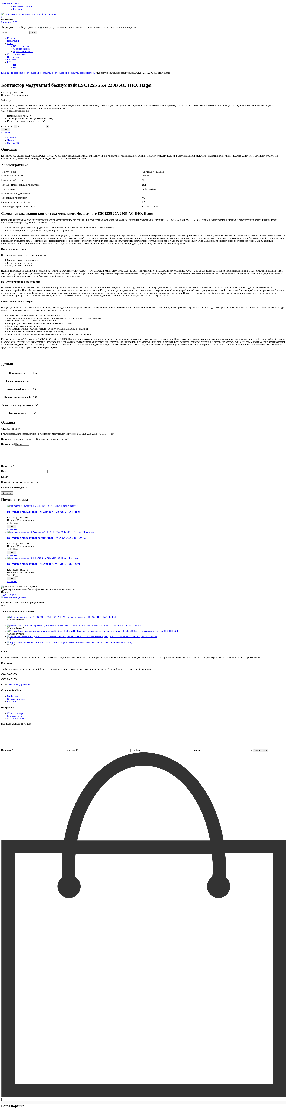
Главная (11, 38)
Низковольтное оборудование (26, 72)
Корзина (17, 9)
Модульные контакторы (83, 72)
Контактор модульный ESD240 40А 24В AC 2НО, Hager (43, 563)
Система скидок (21, 49)
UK (15, 67)
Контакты (12, 59)
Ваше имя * (7, 750)
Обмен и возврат (21, 46)
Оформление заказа (23, 51)
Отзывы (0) (13, 143)
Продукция (13, 40)
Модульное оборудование (56, 72)
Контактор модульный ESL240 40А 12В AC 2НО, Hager (43, 511)
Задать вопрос (8, 594)
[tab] (146, 137)
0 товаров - (11, 22)
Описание (12, 137)
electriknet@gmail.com (19, 684)
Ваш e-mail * (72, 750)
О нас (10, 43)
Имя (4, 471)
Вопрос (197, 750)
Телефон (136, 750)
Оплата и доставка (16, 54)
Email (5, 476)
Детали (10, 140)
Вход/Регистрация (22, 6)
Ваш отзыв (7, 466)
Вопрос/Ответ (14, 57)
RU (9, 62)
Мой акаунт (13, 3)
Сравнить (6, 132)
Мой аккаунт (13, 696)
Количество (7, 126)
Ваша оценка (7, 444)
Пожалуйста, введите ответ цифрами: (20, 482)
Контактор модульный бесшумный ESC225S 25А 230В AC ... (46, 537)
